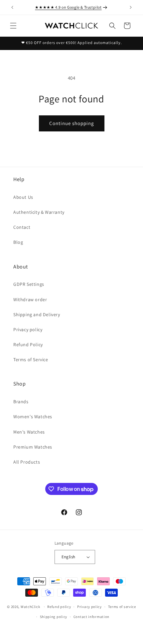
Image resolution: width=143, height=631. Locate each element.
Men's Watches (29, 432)
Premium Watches (32, 447)
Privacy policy (27, 330)
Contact (21, 227)
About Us (23, 197)
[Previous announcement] (12, 7)
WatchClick (30, 606)
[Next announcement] (130, 7)
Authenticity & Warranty (39, 212)
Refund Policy (28, 345)
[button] (13, 25)
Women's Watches (32, 417)
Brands (21, 402)
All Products (26, 462)
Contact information (91, 616)
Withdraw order (30, 299)
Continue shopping (71, 123)
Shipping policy (54, 616)
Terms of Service (30, 360)
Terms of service (122, 606)
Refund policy (59, 606)
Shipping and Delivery (36, 314)
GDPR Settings (28, 284)
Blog (18, 242)
